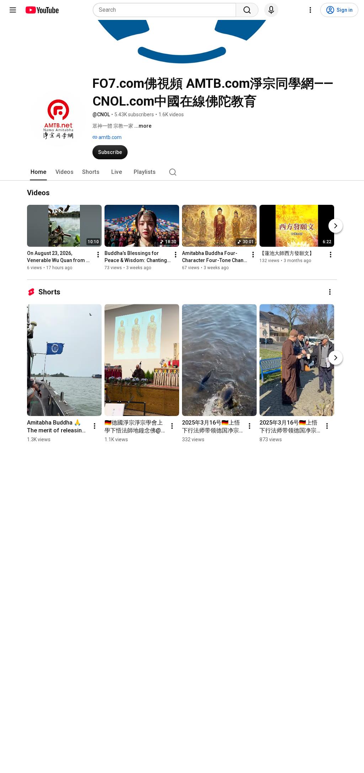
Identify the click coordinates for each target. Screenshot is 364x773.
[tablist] (182, 172)
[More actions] (98, 254)
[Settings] (310, 10)
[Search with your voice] (271, 10)
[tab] (38, 172)
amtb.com (109, 137)
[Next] (335, 226)
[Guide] (13, 10)
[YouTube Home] (42, 10)
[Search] (247, 10)
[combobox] (166, 10)
